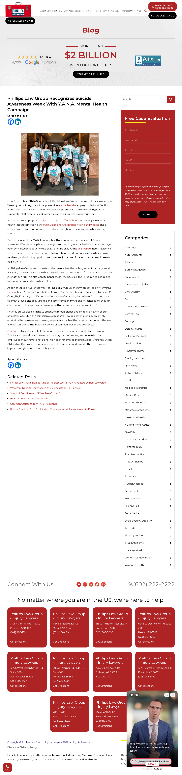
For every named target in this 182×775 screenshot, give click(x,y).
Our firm (12, 331)
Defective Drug (133, 328)
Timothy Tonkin (134, 535)
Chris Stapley (132, 292)
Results (88, 11)
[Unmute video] (131, 695)
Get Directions (18, 641)
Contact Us (127, 11)
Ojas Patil (130, 432)
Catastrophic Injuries (136, 284)
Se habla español (162, 15)
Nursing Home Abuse (137, 424)
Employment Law (135, 358)
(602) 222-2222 (154, 584)
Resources (100, 11)
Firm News (131, 365)
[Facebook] (11, 121)
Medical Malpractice (136, 388)
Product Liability (134, 461)
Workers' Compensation (138, 557)
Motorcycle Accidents (137, 410)
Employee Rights (134, 351)
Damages (130, 321)
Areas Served (75, 11)
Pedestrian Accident (136, 439)
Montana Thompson (136, 402)
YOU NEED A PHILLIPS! (91, 74)
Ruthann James (134, 483)
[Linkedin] (18, 121)
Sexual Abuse (132, 498)
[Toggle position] (166, 695)
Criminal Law (132, 314)
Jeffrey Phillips (133, 373)
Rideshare (130, 476)
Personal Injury (133, 447)
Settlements (132, 491)
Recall (128, 469)
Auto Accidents (133, 255)
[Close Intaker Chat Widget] (172, 695)
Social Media (132, 513)
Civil (127, 299)
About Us (44, 11)
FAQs (138, 11)
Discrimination (133, 343)
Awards (129, 262)
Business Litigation (135, 269)
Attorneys (130, 247)
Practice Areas (59, 11)
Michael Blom (132, 395)
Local (128, 380)
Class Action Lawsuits (136, 306)
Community (113, 11)
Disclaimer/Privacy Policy (22, 747)
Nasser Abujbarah (135, 417)
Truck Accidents (134, 543)
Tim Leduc (131, 528)
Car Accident (132, 277)
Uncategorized (133, 550)
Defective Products (136, 336)
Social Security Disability (138, 520)
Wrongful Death (134, 565)
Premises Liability (134, 454)
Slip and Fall (132, 506)
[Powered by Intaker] (158, 769)
